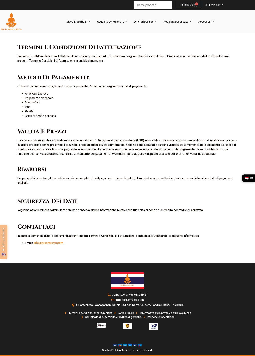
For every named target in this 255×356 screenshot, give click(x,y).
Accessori (204, 21)
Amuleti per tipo (144, 21)
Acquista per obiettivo (110, 21)
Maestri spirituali (76, 21)
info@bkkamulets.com (48, 243)
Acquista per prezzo (176, 21)
